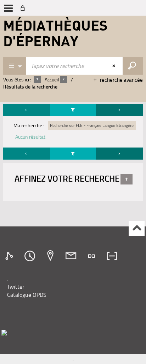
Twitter (15, 286)
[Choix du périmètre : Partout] (15, 66)
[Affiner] (73, 110)
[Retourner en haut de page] (126, 179)
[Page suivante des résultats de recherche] (119, 110)
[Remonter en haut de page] (137, 228)
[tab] (10, 256)
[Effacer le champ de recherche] (114, 66)
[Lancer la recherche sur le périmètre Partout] (133, 66)
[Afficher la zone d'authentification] (24, 8)
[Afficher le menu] (8, 8)
